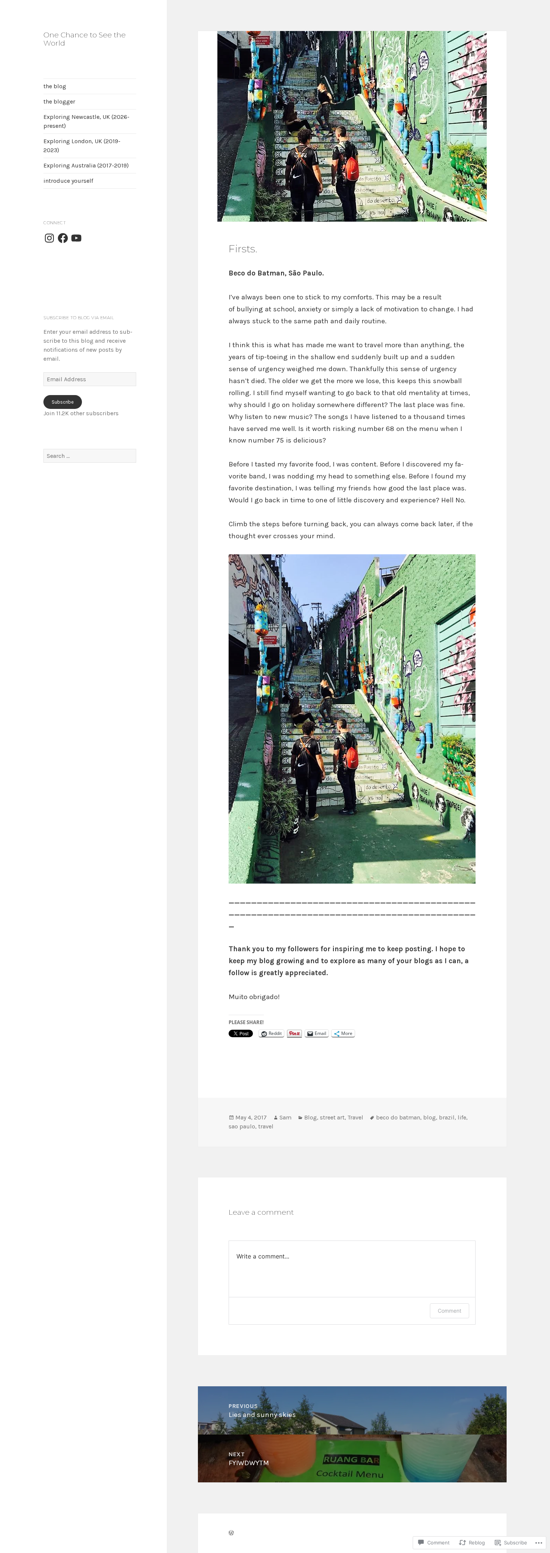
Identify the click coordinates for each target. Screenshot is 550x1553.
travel (266, 1126)
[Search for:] (89, 455)
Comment (449, 1310)
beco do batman (398, 1117)
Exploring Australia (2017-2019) (86, 165)
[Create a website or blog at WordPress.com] (231, 1533)
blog (429, 1117)
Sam (285, 1117)
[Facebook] (63, 238)
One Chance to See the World (84, 39)
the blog (54, 86)
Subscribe (63, 402)
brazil (447, 1117)
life (462, 1117)
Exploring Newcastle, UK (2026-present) (86, 121)
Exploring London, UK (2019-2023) (81, 146)
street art (332, 1117)
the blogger (59, 101)
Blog (310, 1117)
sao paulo (242, 1126)
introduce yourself (68, 180)
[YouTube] (76, 238)
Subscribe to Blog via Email (78, 317)
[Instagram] (49, 238)
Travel (355, 1117)
